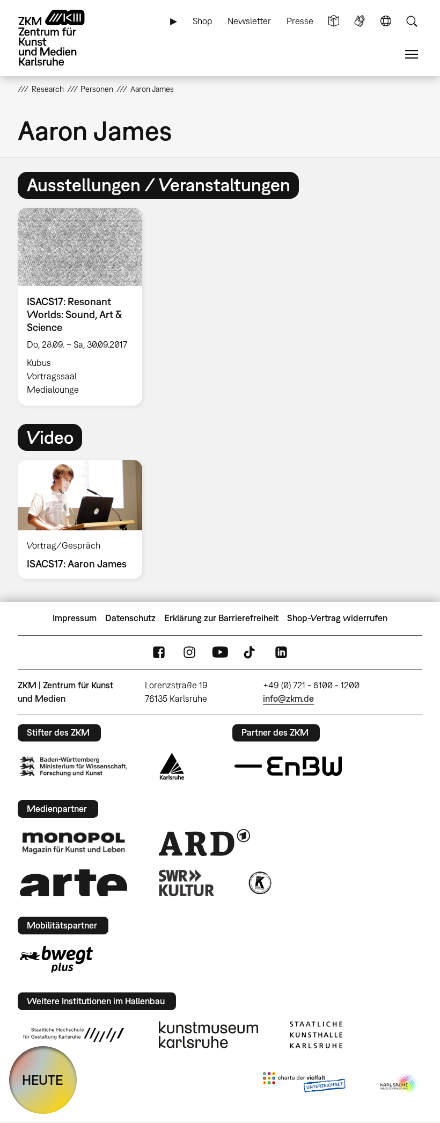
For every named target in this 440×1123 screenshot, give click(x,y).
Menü (411, 54)
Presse (300, 21)
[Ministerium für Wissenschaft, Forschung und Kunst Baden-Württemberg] (73, 766)
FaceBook (159, 652)
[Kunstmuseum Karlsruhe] (208, 1034)
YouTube (220, 652)
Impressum (75, 618)
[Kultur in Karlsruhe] (259, 882)
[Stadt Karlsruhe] (172, 766)
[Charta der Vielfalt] (304, 1084)
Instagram (189, 652)
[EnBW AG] (288, 766)
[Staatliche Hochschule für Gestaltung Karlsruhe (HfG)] (73, 1035)
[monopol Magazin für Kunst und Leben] (73, 842)
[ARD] (204, 842)
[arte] (73, 882)
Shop (202, 21)
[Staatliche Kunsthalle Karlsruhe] (316, 1034)
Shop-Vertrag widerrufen (337, 618)
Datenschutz (130, 618)
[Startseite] (61, 38)
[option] (84, 307)
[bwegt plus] (56, 959)
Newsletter (249, 21)
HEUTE (42, 1080)
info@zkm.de (288, 698)
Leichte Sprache (333, 21)
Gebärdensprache (359, 21)
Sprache (386, 21)
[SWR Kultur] (187, 882)
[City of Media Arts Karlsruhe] (399, 1084)
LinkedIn (281, 652)
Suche (411, 21)
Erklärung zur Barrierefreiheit (221, 618)
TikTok (250, 652)
